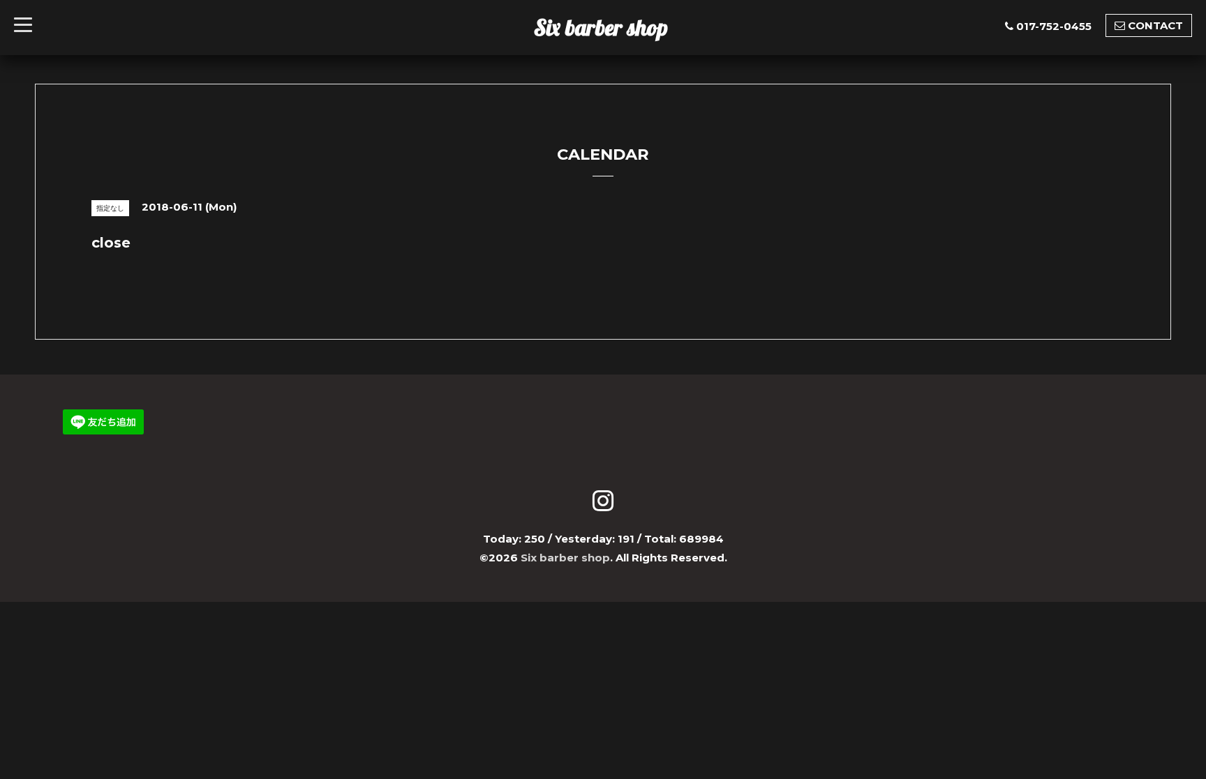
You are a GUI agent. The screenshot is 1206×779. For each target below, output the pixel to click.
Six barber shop (601, 27)
